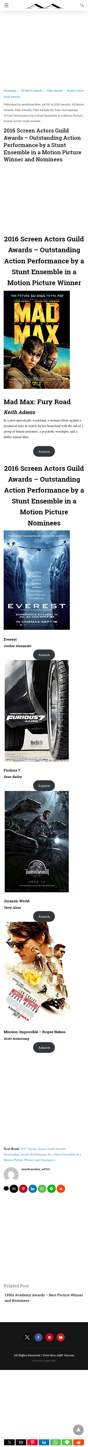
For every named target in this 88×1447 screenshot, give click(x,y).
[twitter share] (6, 1188)
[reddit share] (61, 1189)
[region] (44, 198)
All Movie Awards (32, 90)
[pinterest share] (23, 1189)
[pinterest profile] (49, 1337)
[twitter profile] (27, 1337)
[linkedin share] (32, 1189)
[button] (9, 1442)
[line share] (51, 1189)
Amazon (44, 451)
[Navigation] (5, 5)
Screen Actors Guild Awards (22, 121)
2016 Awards (62, 104)
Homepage (10, 90)
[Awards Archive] (45, 4)
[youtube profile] (61, 1337)
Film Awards (54, 90)
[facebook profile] (38, 1337)
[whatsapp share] (42, 1189)
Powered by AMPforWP (44, 1360)
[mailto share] (14, 1189)
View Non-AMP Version (58, 1355)
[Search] (81, 5)
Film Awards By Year (46, 110)
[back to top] (78, 1430)
